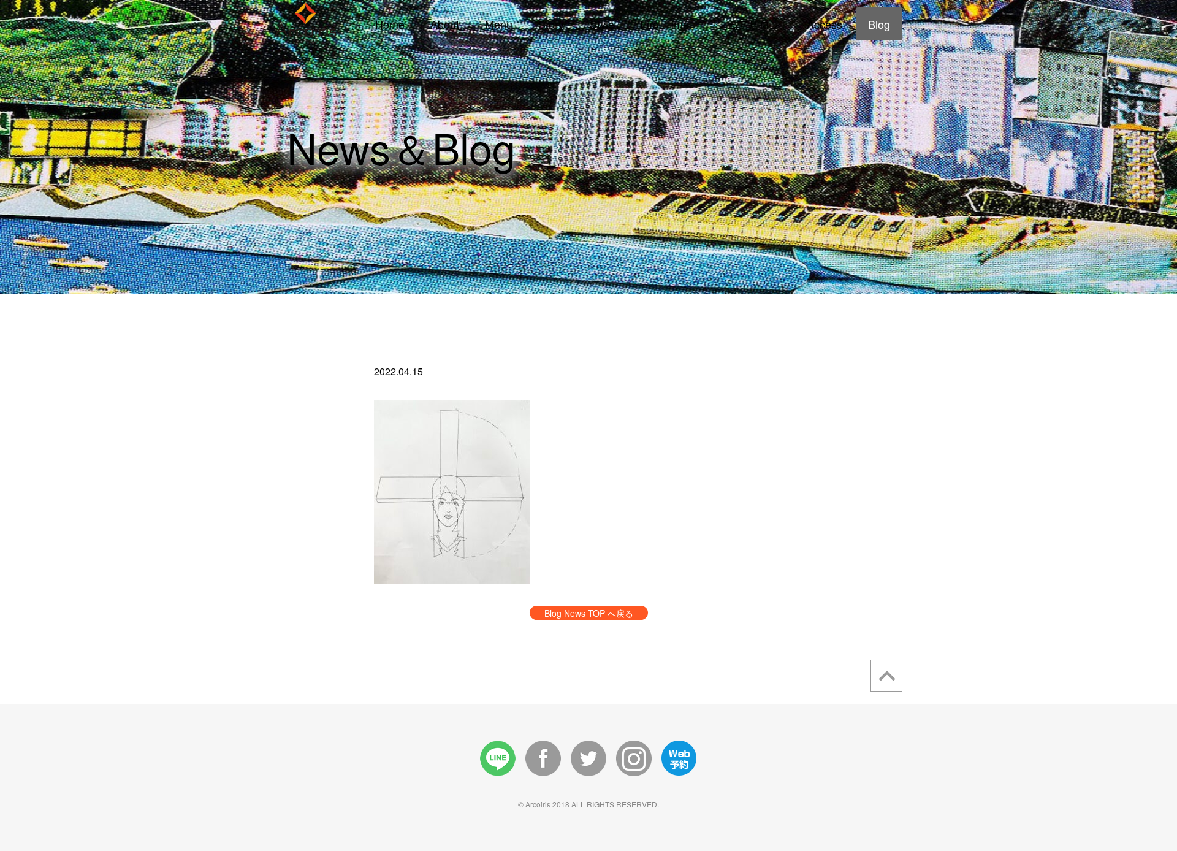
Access (824, 24)
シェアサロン (748, 24)
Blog (879, 24)
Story (551, 24)
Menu (498, 24)
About (444, 24)
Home (390, 24)
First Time (664, 24)
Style (602, 24)
